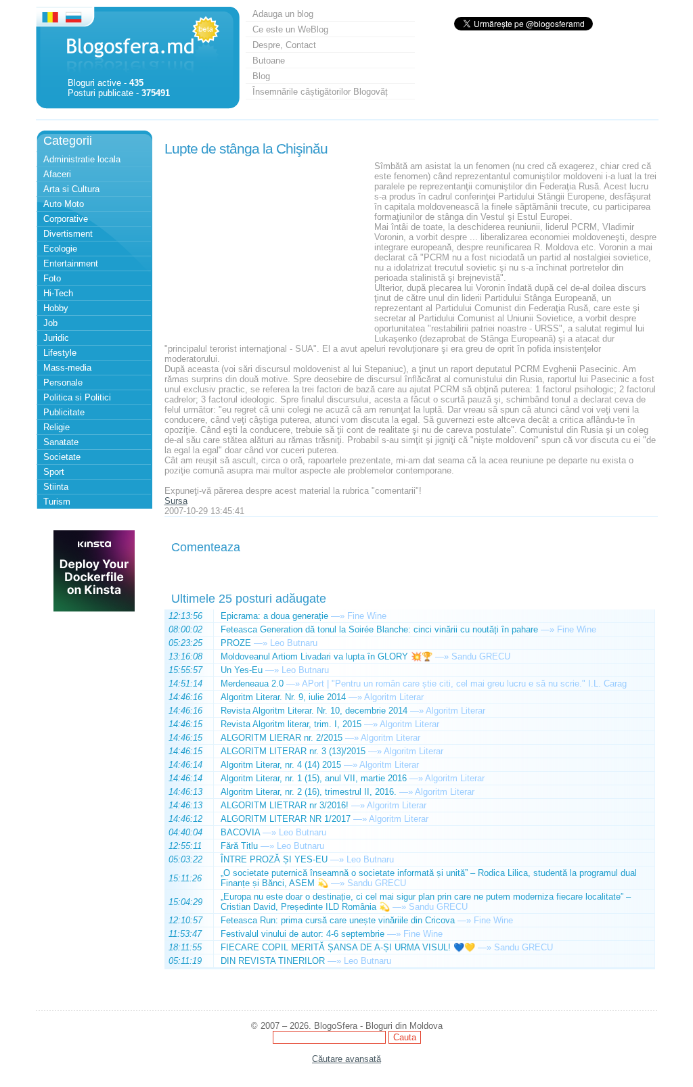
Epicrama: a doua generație (274, 616)
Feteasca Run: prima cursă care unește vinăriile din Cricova (338, 920)
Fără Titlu (239, 846)
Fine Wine (366, 616)
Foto (52, 278)
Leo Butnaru (293, 643)
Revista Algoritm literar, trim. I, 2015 (291, 724)
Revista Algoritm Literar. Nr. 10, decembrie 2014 (314, 711)
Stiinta (55, 487)
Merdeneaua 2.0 (252, 683)
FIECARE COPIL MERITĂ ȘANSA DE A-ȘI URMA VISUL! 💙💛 (348, 947)
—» (337, 616)
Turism (56, 501)
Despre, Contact (284, 45)
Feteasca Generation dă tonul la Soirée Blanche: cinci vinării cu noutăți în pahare (379, 629)
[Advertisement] (265, 245)
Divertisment (68, 234)
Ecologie (60, 249)
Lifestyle (59, 353)
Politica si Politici (77, 397)
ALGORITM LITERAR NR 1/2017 (286, 819)
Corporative (65, 219)
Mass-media (67, 368)
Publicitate (64, 412)
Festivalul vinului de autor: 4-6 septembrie (302, 934)
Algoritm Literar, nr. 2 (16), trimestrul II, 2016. (309, 792)
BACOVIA (240, 832)
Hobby (55, 308)
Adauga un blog (282, 14)
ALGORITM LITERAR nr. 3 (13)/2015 (293, 751)
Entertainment (70, 263)
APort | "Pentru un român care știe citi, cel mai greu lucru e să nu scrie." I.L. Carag (464, 683)
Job (50, 323)
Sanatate (61, 442)
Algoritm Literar (394, 697)
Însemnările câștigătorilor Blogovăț (320, 92)
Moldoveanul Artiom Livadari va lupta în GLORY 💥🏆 (326, 656)
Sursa (175, 501)
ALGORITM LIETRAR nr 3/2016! (285, 805)
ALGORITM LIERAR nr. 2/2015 (281, 738)
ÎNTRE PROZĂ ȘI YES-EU (274, 859)
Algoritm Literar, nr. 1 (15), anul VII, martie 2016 (314, 778)
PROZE (236, 643)
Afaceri (57, 174)
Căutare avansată (346, 1059)
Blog (261, 76)
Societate (62, 457)
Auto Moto (63, 204)
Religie (56, 427)
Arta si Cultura (71, 189)
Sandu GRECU (480, 656)
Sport (53, 472)
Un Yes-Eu (242, 670)
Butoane (268, 60)
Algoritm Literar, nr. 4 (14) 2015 (281, 765)
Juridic (56, 338)
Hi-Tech (58, 293)
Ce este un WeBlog (290, 29)
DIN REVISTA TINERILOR (273, 961)
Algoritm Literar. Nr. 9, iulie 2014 (283, 697)
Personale (63, 382)
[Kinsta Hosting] (94, 608)
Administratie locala (81, 159)
